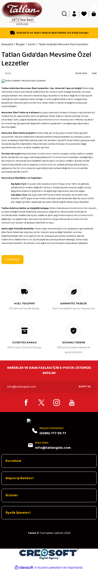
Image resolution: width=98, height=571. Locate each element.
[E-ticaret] (48, 567)
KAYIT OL (85, 386)
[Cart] (94, 14)
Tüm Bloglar (12, 259)
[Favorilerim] (84, 14)
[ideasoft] (24, 568)
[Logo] (21, 13)
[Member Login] (74, 14)
